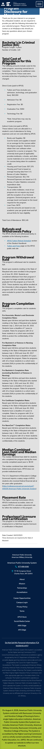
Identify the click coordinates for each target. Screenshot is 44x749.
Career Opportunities (22, 598)
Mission (22, 583)
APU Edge (22, 629)
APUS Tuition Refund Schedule (19, 241)
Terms (22, 611)
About (22, 579)
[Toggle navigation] (39, 4)
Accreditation (22, 592)
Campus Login (22, 602)
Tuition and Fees (13, 246)
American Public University (22, 555)
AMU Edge (22, 625)
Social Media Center (22, 621)
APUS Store (22, 617)
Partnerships (22, 588)
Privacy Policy (22, 606)
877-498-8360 (23, 566)
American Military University (22, 557)
